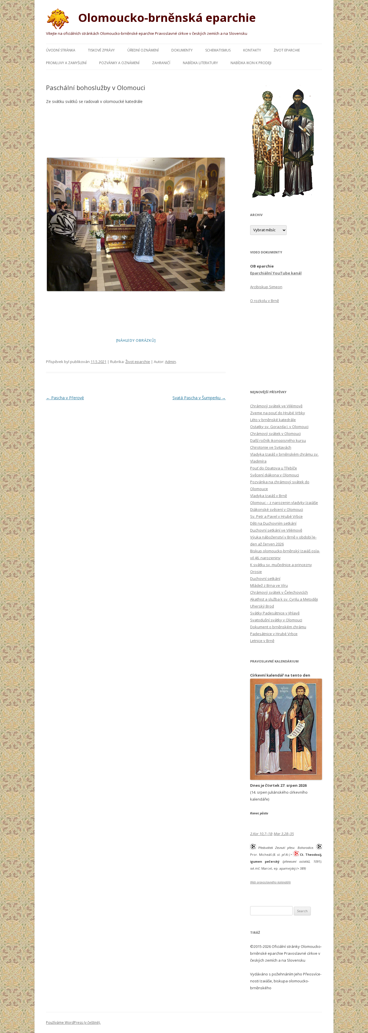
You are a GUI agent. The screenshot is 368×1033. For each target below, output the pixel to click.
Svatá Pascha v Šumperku (199, 397)
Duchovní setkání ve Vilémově (276, 530)
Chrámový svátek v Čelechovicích (279, 592)
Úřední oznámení (143, 50)
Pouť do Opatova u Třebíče (273, 468)
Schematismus (218, 50)
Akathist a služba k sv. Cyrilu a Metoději (284, 599)
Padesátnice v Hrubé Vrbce (274, 633)
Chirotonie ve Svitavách (270, 447)
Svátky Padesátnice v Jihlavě (275, 613)
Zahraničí (161, 62)
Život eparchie (287, 50)
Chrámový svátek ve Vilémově (276, 405)
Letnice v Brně (262, 640)
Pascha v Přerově (65, 397)
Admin (170, 361)
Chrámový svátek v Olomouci (275, 433)
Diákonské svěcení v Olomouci (276, 509)
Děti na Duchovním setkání (273, 523)
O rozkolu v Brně (264, 300)
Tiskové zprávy (101, 50)
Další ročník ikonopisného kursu (278, 440)
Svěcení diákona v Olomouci (274, 475)
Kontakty (252, 50)
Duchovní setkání (265, 578)
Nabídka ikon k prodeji (251, 62)
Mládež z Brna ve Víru (269, 585)
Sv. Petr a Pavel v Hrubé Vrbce (276, 516)
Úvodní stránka (60, 50)
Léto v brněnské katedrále (273, 419)
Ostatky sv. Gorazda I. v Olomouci (279, 426)
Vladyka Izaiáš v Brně (268, 495)
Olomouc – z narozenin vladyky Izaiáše (284, 502)
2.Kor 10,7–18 (261, 833)
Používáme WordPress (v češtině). (73, 1022)
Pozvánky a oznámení (119, 62)
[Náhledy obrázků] (136, 340)
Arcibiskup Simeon (266, 286)
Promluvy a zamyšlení (66, 62)
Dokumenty (182, 50)
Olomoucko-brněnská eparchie (165, 17)
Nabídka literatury (200, 62)
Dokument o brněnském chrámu (278, 626)
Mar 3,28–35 (284, 833)
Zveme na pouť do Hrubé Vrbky (277, 412)
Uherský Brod (262, 606)
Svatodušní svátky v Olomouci (276, 620)
